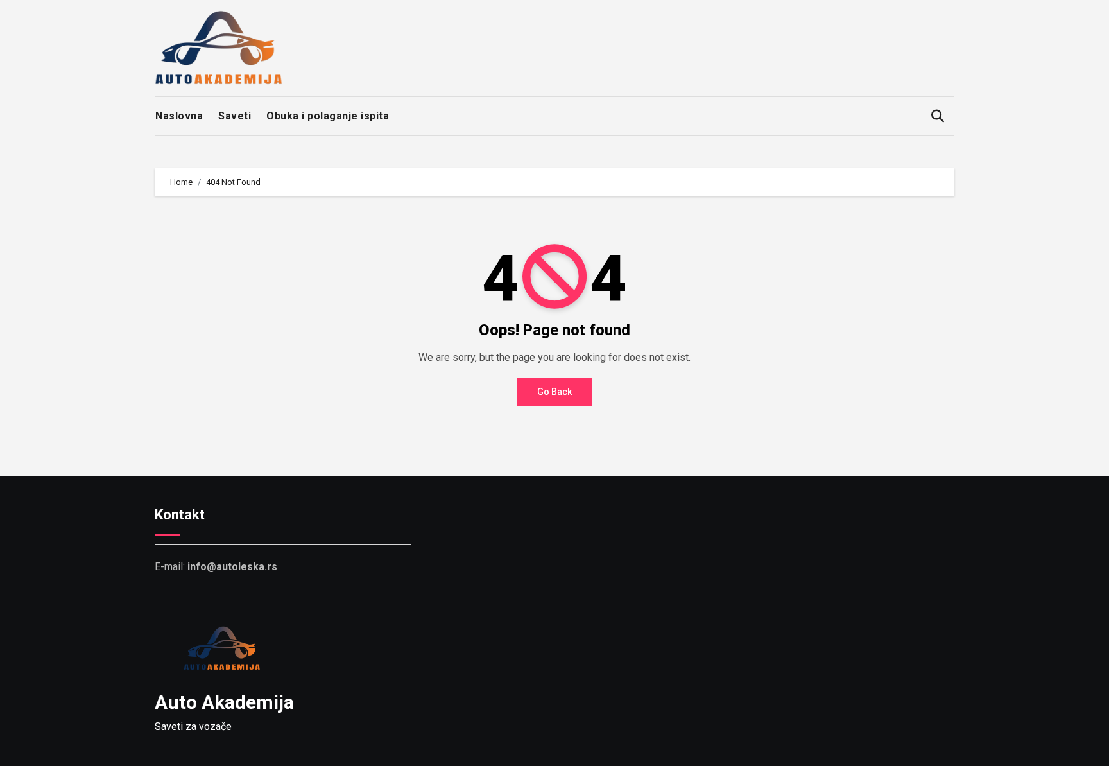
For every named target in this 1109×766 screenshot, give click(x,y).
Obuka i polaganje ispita (327, 116)
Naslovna (179, 116)
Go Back (554, 392)
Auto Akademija (224, 702)
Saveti (234, 116)
